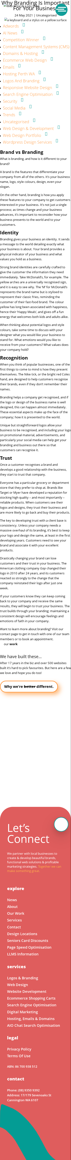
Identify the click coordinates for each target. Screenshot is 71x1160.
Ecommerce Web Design (25, 60)
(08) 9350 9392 (29, 1090)
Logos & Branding (22, 977)
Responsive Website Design (27, 87)
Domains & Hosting (20, 53)
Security (10, 101)
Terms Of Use (19, 1055)
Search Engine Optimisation (28, 94)
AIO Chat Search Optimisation (33, 1025)
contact (5, 634)
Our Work (15, 913)
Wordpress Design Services (27, 142)
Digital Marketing (22, 1011)
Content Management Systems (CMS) (36, 46)
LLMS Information (23, 954)
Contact (14, 927)
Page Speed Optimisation (29, 947)
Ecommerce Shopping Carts (31, 998)
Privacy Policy (19, 1049)
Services (14, 920)
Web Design (17, 984)
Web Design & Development (28, 128)
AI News (10, 33)
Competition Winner (21, 39)
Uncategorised (16, 121)
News (12, 899)
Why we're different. (29, 686)
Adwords (11, 26)
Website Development (26, 991)
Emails (8, 67)
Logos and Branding (21, 80)
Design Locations (22, 933)
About (12, 906)
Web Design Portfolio (22, 135)
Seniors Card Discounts (27, 940)
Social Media (14, 108)
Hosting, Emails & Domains (31, 1018)
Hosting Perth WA (19, 73)
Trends (9, 114)
